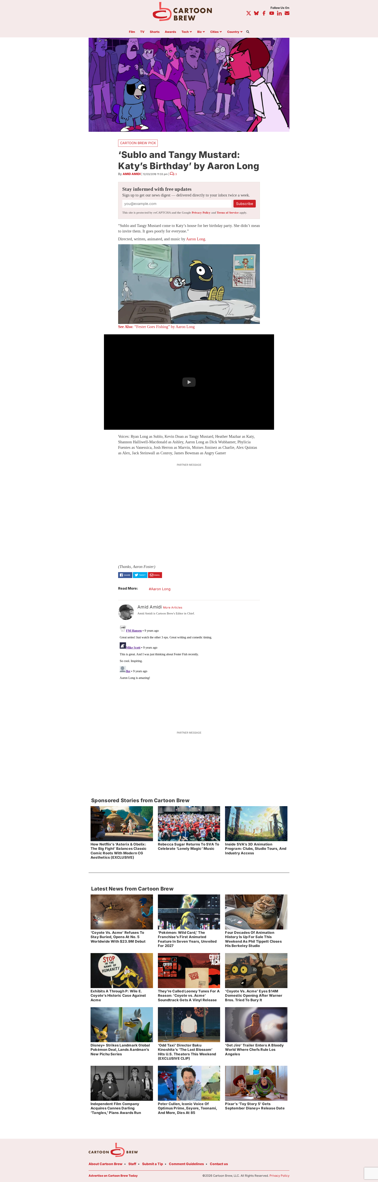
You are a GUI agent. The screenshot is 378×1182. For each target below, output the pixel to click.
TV (142, 32)
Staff (132, 1164)
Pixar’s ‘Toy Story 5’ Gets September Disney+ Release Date (254, 1106)
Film (132, 32)
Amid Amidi (132, 174)
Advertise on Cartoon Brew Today (113, 1175)
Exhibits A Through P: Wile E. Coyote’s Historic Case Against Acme (118, 995)
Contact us (219, 1164)
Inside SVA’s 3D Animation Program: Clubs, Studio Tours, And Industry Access (255, 848)
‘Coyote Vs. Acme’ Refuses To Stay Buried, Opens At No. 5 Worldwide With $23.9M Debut (118, 936)
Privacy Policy (201, 212)
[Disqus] (189, 673)
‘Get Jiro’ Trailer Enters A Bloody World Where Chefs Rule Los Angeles (254, 1049)
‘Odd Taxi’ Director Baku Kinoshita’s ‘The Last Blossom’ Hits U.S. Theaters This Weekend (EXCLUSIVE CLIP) (187, 1052)
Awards (170, 32)
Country (233, 32)
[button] (189, 382)
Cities (214, 32)
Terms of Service (228, 212)
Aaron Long (195, 239)
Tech (185, 32)
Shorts (155, 32)
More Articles (173, 607)
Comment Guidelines (186, 1164)
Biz (199, 32)
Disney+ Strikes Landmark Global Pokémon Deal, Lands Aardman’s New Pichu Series (120, 1049)
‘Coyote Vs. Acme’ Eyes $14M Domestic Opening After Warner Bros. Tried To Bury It (253, 995)
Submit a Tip (152, 1164)
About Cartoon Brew (105, 1164)
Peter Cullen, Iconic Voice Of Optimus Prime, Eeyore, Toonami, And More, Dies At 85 (187, 1108)
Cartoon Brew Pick (138, 143)
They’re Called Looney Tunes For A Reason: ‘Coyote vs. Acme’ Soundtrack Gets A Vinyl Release (189, 995)
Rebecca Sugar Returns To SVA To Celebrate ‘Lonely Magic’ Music (188, 846)
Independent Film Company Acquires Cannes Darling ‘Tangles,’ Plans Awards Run (116, 1108)
